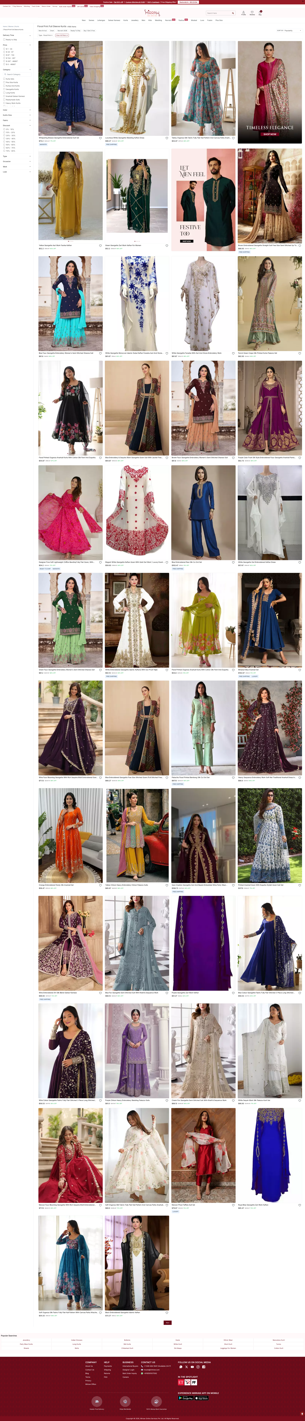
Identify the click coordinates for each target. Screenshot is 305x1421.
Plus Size (219, 20)
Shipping (107, 1370)
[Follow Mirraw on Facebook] (203, 1367)
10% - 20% (10, 132)
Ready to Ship (11, 40)
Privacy (88, 1381)
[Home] (152, 13)
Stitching (27, 6)
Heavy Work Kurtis (13, 103)
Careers (126, 1377)
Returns (107, 1373)
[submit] (232, 13)
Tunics (278, 1344)
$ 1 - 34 (9, 49)
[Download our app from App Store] (201, 1398)
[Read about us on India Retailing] (187, 1382)
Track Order (36, 6)
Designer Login (128, 1370)
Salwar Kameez (114, 20)
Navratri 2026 (62, 31)
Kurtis (125, 20)
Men (143, 20)
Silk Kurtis (127, 1344)
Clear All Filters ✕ (62, 35)
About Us (89, 1366)
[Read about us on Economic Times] (181, 1382)
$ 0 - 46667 (11, 64)
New (84, 20)
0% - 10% (10, 129)
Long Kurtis (10, 93)
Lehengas (101, 20)
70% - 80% (10, 151)
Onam (52, 31)
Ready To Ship (75, 31)
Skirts (77, 1348)
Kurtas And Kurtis (13, 86)
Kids (150, 20)
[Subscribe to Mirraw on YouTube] (192, 1367)
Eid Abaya (177, 1348)
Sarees (91, 20)
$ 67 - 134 (10, 55)
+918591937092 (150, 1373)
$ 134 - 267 (10, 58)
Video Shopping (96, 6)
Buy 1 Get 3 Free (89, 31)
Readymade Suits (13, 100)
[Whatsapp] (180, 1367)
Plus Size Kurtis (12, 82)
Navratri (170, 20)
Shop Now (72, 131)
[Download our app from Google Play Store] (186, 1398)
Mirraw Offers (90, 1384)
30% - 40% (10, 138)
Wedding (158, 20)
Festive (183, 20)
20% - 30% (10, 135)
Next (167, 1323)
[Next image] (100, 88)
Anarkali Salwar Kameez (15, 96)
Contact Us (6, 6)
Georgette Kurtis (12, 89)
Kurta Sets (10, 79)
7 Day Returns (17, 6)
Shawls (26, 1348)
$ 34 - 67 (9, 52)
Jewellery (134, 20)
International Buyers (130, 1366)
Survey (54, 6)
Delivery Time (8, 35)
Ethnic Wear (228, 1340)
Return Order (46, 6)
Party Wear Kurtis (26, 1344)
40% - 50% (10, 142)
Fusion (209, 20)
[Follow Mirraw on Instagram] (198, 1367)
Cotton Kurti (278, 1348)
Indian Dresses (76, 1340)
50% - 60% (10, 145)
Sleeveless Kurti (279, 1340)
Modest (194, 20)
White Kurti (178, 1344)
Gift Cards (82, 6)
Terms (87, 1377)
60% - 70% (10, 148)
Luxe (202, 20)
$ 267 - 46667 (12, 61)
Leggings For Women (228, 1348)
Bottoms (127, 1340)
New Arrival (43, 31)
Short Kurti (228, 1344)
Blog (87, 1373)
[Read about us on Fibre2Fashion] (194, 1382)
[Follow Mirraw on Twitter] (186, 1367)
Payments (108, 1366)
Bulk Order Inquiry (67, 6)
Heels (178, 1340)
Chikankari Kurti (127, 1348)
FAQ (105, 1377)
